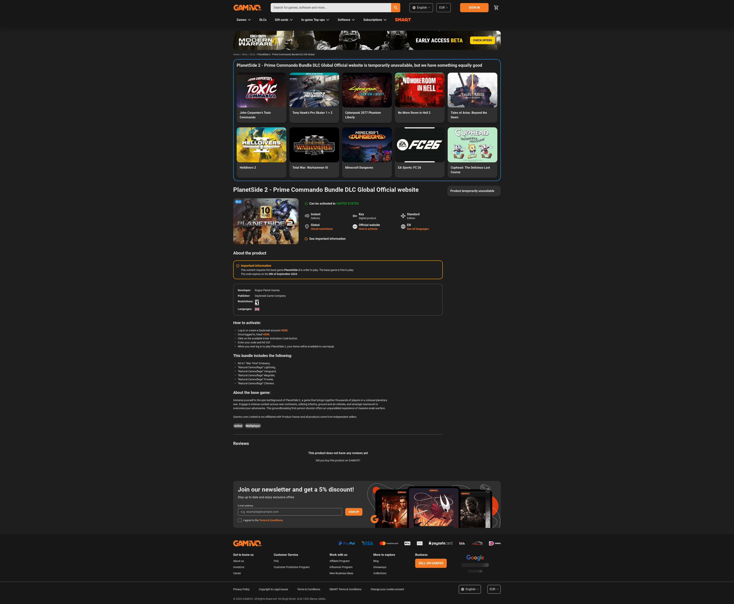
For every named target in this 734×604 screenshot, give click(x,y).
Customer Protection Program (291, 567)
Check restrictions (322, 228)
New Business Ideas (341, 573)
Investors (238, 567)
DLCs (252, 54)
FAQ (276, 561)
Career (237, 573)
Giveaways (379, 567)
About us (238, 561)
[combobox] (331, 7)
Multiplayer (253, 425)
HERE (284, 330)
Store (244, 54)
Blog (376, 561)
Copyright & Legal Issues (273, 589)
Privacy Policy (241, 589)
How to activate (368, 228)
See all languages (418, 228)
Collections (379, 573)
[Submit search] (395, 7)
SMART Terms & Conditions (345, 589)
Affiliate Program (340, 561)
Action (238, 425)
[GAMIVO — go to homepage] (247, 8)
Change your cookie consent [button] (387, 589)
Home (236, 54)
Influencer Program (341, 567)
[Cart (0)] (496, 7)
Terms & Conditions (271, 520)
